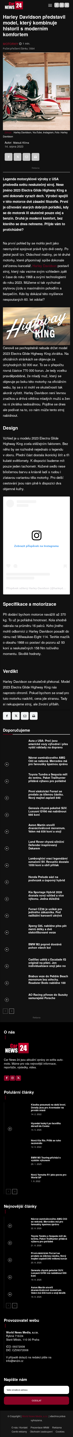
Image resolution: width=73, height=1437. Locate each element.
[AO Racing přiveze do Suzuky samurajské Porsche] (14, 997)
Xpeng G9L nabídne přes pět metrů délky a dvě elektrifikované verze (47, 929)
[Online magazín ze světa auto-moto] (13, 5)
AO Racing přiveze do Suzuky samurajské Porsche (48, 996)
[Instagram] (61, 5)
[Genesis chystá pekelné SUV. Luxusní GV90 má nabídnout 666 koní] (14, 812)
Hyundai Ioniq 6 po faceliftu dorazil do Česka (46, 1124)
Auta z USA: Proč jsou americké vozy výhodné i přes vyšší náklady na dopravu (48, 744)
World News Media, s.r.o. (35, 1416)
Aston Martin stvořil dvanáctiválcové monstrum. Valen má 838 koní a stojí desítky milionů (46, 830)
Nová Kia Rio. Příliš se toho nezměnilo (46, 1142)
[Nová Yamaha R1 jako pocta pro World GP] (17, 1177)
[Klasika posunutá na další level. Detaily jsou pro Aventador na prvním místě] (17, 1109)
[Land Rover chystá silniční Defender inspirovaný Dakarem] (14, 845)
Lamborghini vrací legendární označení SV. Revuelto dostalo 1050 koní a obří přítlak (48, 861)
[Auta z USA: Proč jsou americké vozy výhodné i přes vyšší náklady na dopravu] (14, 744)
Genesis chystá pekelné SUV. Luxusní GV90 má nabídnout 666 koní (47, 811)
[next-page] (11, 1011)
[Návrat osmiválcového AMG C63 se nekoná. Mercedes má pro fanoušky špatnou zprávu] (14, 761)
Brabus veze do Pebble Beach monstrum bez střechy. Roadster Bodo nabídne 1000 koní (48, 981)
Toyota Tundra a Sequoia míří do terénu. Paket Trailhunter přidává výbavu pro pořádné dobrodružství (47, 779)
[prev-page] (5, 1011)
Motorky (10, 43)
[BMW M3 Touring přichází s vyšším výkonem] (17, 1160)
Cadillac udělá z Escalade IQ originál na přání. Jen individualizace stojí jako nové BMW (48, 964)
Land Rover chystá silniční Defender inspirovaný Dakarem (46, 845)
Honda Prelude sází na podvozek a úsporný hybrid (46, 878)
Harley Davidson (45, 265)
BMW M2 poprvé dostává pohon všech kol (45, 945)
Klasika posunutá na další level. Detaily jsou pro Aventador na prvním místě (48, 1107)
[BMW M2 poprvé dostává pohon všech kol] (14, 946)
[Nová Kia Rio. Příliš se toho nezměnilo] (17, 1143)
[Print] (35, 157)
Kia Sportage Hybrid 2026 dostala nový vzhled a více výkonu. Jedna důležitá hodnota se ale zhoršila (46, 897)
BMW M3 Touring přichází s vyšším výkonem (46, 1159)
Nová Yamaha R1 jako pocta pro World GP (48, 1176)
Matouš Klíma (21, 142)
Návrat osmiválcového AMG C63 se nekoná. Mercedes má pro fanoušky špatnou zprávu (48, 761)
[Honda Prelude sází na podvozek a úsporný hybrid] (14, 879)
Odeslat (36, 1400)
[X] (66, 5)
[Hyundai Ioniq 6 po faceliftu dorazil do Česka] (17, 1126)
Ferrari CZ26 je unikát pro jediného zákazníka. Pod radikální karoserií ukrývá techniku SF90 (45, 914)
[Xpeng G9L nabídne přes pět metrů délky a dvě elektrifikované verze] (14, 930)
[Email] (26, 157)
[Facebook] (56, 5)
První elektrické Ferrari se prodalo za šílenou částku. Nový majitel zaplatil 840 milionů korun (46, 796)
